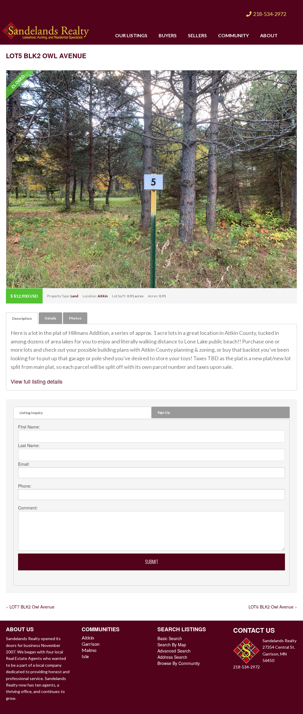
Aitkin (103, 296)
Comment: (28, 508)
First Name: (29, 427)
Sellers (197, 35)
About (269, 35)
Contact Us (254, 630)
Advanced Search (174, 651)
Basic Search (169, 638)
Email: (24, 464)
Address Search (172, 657)
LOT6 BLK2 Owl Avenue (271, 607)
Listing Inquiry (31, 412)
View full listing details (36, 381)
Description (22, 318)
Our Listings (131, 35)
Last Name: (29, 445)
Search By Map (171, 645)
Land (74, 296)
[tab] (22, 318)
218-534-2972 (269, 14)
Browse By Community (178, 663)
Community (233, 35)
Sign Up (163, 412)
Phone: (24, 486)
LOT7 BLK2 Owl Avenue (31, 607)
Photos (75, 318)
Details (50, 318)
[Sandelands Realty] (45, 30)
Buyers (168, 35)
